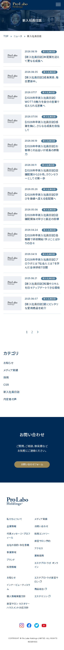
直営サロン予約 (42, 540)
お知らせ (8, 363)
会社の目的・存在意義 (18, 545)
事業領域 (11, 552)
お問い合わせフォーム (32, 464)
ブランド (11, 559)
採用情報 (11, 567)
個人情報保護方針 (16, 596)
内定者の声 (10, 399)
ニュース (18, 36)
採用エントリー (42, 533)
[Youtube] (44, 626)
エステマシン (40, 596)
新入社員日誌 (11, 392)
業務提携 (39, 555)
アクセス (38, 548)
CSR (6, 384)
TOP (6, 36)
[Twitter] (36, 626)
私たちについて (14, 519)
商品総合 (39, 589)
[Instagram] (21, 626)
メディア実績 (10, 370)
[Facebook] (29, 626)
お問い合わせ (41, 526)
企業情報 (11, 526)
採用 (6, 377)
